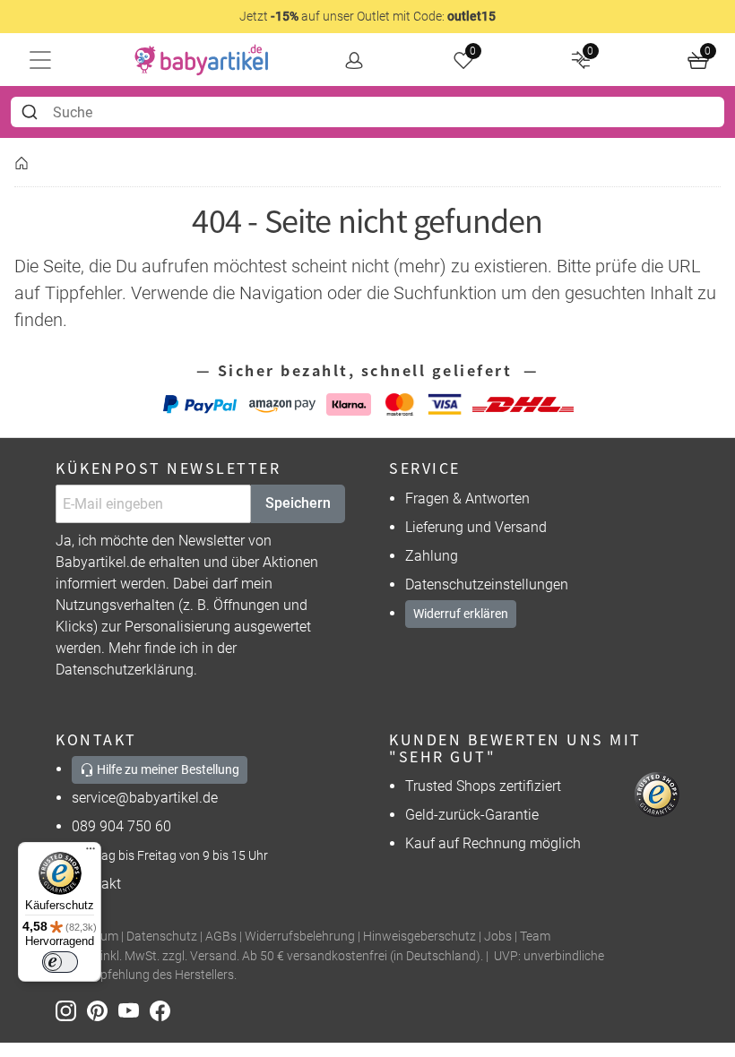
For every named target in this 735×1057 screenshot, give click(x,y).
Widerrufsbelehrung (300, 936)
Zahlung (431, 555)
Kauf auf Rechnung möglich (493, 843)
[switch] (60, 962)
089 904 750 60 (121, 826)
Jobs (498, 936)
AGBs (221, 936)
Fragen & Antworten (467, 498)
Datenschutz (161, 936)
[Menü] (90, 853)
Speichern (298, 502)
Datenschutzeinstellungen (486, 584)
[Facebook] (163, 1009)
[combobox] (367, 112)
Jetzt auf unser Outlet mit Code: (367, 16)
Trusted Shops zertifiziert (483, 786)
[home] (201, 60)
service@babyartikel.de (145, 797)
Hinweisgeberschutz (419, 936)
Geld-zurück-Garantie (472, 814)
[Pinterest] (102, 1009)
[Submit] (32, 112)
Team (535, 936)
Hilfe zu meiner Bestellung (166, 769)
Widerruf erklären (460, 613)
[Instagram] (71, 1009)
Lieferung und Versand (476, 527)
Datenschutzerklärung (125, 669)
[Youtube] (134, 1009)
